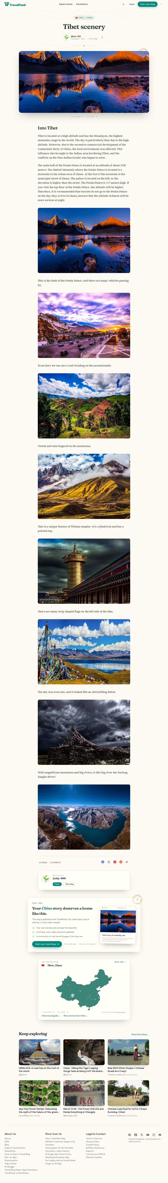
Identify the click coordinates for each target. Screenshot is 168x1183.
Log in (132, 4)
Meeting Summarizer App (57, 1157)
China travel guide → (51, 1016)
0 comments (55, 863)
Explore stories (65, 4)
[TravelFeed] (14, 4)
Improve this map (120, 1012)
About (8, 1138)
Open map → (120, 962)
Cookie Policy (92, 1144)
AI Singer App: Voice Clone (58, 1154)
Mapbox (104, 1012)
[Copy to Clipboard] (127, 862)
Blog (7, 1144)
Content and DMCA (95, 1154)
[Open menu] (102, 37)
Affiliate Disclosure (95, 1148)
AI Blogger (10, 1166)
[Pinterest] (115, 862)
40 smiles (43, 863)
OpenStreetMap (111, 1012)
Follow (57, 884)
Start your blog (147, 4)
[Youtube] (148, 1134)
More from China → (140, 1034)
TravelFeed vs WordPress (17, 1173)
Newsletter (10, 1151)
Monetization (11, 1160)
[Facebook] (103, 862)
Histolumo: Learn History (57, 1151)
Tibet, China (85, 18)
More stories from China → (76, 1016)
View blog (69, 884)
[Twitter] (109, 862)
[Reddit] (121, 862)
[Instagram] (154, 1134)
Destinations (82, 4)
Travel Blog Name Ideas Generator (21, 1170)
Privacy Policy (92, 1141)
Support (90, 1151)
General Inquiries (94, 1157)
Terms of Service (94, 1138)
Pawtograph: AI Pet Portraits (59, 1148)
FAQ (7, 1141)
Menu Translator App (55, 1138)
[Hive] (130, 1134)
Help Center (11, 1163)
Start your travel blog (45, 944)
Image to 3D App (53, 1163)
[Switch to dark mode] (123, 4)
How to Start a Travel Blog (17, 1154)
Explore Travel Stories (15, 1148)
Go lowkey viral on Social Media (60, 1160)
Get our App (11, 1157)
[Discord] (160, 1134)
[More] (161, 4)
